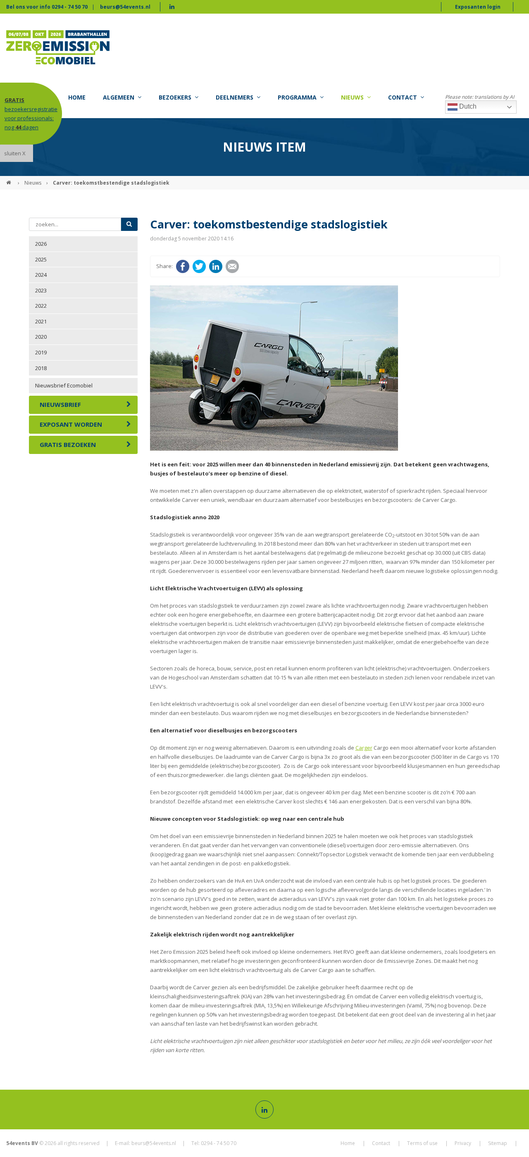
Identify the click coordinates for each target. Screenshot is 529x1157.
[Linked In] (264, 1109)
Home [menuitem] (77, 97)
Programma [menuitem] (297, 97)
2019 (41, 352)
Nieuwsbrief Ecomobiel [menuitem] (64, 385)
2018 (41, 368)
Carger (363, 747)
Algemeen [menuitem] (118, 97)
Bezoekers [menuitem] (175, 97)
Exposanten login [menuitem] (477, 6)
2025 (41, 259)
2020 (41, 336)
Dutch (467, 106)
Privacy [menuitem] (463, 1143)
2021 (41, 321)
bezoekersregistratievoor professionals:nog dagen (31, 113)
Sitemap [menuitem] (497, 1143)
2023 (41, 290)
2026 (41, 243)
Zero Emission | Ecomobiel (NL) (9, 179)
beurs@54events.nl (125, 6)
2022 (41, 305)
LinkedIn (215, 266)
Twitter (199, 266)
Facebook (182, 266)
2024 (41, 274)
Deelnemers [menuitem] (234, 97)
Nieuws (32, 182)
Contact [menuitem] (402, 97)
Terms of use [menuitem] (422, 1143)
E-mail (232, 266)
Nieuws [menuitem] (352, 97)
